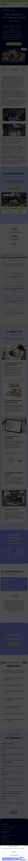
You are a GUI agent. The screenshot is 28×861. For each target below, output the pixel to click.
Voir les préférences (14, 855)
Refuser (14, 851)
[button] (25, 846)
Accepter (14, 858)
